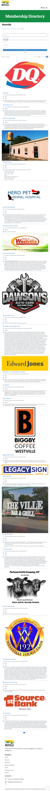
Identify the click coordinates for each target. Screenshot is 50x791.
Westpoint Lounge (7, 162)
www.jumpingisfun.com (8, 565)
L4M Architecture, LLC (8, 104)
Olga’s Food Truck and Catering (10, 682)
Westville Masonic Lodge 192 (9, 659)
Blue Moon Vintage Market (9, 118)
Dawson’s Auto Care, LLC (8, 315)
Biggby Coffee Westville (8, 454)
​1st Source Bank (6, 713)
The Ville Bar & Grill (7, 534)
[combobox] (25, 42)
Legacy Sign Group (7, 476)
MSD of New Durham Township (10, 225)
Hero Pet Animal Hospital (9, 207)
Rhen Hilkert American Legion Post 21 (11, 326)
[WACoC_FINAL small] (5, 1)
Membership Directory (6, 28)
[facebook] (6, 784)
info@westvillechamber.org (15, 782)
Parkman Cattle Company (9, 606)
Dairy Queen (5, 92)
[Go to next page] (27, 732)
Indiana (18, 28)
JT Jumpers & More (7, 549)
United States (13, 28)
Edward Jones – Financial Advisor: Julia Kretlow (14, 371)
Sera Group (42, 789)
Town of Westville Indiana (9, 253)
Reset (25, 52)
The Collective (6, 385)
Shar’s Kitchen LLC (7, 398)
